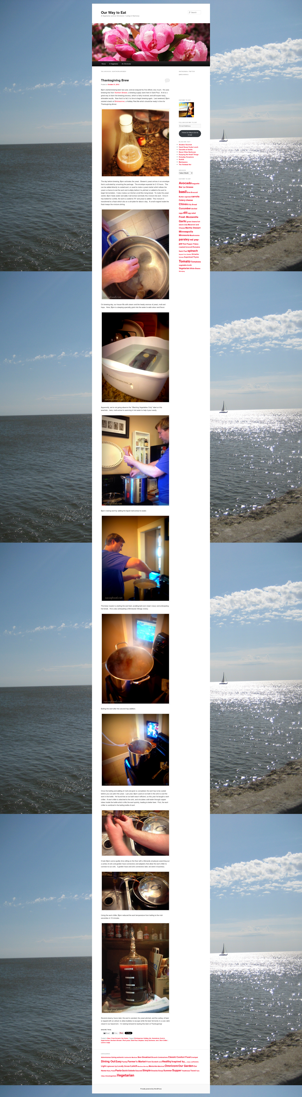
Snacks (154, 1070)
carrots (195, 196)
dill (185, 212)
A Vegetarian (113, 64)
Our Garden (185, 1066)
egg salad (192, 213)
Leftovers (195, 1062)
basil (183, 191)
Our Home (124, 1038)
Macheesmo (183, 162)
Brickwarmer (120, 101)
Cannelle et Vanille (185, 149)
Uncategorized (110, 1076)
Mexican (161, 1066)
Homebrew (155, 1038)
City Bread (192, 204)
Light (103, 1065)
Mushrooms (194, 235)
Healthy (166, 1061)
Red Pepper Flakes (190, 244)
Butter (181, 196)
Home (104, 64)
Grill (160, 1062)
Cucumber (185, 208)
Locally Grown (123, 1066)
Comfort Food (183, 1057)
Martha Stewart (193, 227)
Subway (181, 257)
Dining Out (108, 1061)
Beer (109, 1038)
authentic (120, 1057)
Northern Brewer (121, 92)
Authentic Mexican (130, 1057)
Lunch (133, 1066)
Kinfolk (181, 159)
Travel (193, 1070)
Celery (182, 200)
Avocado (185, 183)
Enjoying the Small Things (188, 154)
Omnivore (171, 1066)
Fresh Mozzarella (188, 217)
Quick (125, 1070)
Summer (167, 1070)
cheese (189, 200)
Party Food (111, 1071)
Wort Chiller (163, 1040)
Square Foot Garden (185, 254)
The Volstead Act (185, 164)
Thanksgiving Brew (115, 80)
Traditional (186, 1071)
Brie (188, 192)
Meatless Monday (143, 1066)
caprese (187, 196)
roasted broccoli (185, 247)
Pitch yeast (126, 1040)
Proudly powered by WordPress (151, 1089)
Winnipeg (182, 271)
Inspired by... (179, 1061)
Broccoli (194, 192)
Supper (177, 1070)
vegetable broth (185, 265)
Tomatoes (196, 261)
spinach (193, 251)
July (185, 224)
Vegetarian (184, 268)
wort (157, 1040)
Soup (160, 1070)
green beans (192, 221)
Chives (183, 204)
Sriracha (195, 254)
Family (124, 1061)
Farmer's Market (137, 1061)
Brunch (154, 1057)
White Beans (195, 268)
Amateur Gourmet (185, 144)
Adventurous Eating (108, 1057)
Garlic (183, 221)
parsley (184, 239)
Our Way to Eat (113, 12)
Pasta (118, 1070)
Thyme (196, 257)
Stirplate (141, 1040)
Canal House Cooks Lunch (188, 147)
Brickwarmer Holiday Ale (142, 1038)
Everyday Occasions (186, 157)
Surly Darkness (150, 1040)
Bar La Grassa (186, 187)
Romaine (196, 247)
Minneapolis (186, 231)
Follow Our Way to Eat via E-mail (190, 133)
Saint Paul (134, 1040)
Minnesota (184, 235)
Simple (147, 1070)
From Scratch (116, 1038)
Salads (131, 1070)
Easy (118, 1061)
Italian (189, 1062)
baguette (195, 183)
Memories (153, 1066)
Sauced (138, 1070)
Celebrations (163, 1057)
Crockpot (194, 1057)
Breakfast (146, 1057)
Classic (172, 1057)
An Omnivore (126, 64)
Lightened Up (112, 1066)
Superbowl (188, 257)
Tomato (185, 261)
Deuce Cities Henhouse (187, 152)
